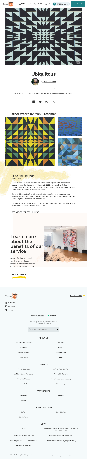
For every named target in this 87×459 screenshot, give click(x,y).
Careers (61, 357)
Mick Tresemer (50, 82)
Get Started (78, 4)
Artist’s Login (61, 384)
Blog (23, 428)
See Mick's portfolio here (25, 212)
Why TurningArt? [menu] (18, 4)
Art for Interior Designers (23, 374)
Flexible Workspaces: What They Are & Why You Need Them (61, 429)
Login (49, 4)
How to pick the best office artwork (23, 441)
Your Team (24, 357)
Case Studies (61, 412)
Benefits (23, 347)
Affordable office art (23, 446)
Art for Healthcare (61, 374)
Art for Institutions (24, 379)
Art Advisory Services (23, 342)
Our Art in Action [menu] (39, 4)
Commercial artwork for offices (60, 436)
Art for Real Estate (60, 369)
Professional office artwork (24, 436)
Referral (61, 395)
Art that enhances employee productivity (60, 441)
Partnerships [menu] (33, 4)
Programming (61, 352)
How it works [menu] (23, 4)
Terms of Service (69, 456)
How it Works (23, 352)
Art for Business (24, 369)
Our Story (60, 347)
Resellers (23, 395)
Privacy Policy (56, 456)
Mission (61, 342)
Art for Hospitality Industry (61, 379)
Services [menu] (28, 4)
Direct (23, 400)
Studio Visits (23, 417)
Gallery (23, 412)
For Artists (24, 384)
